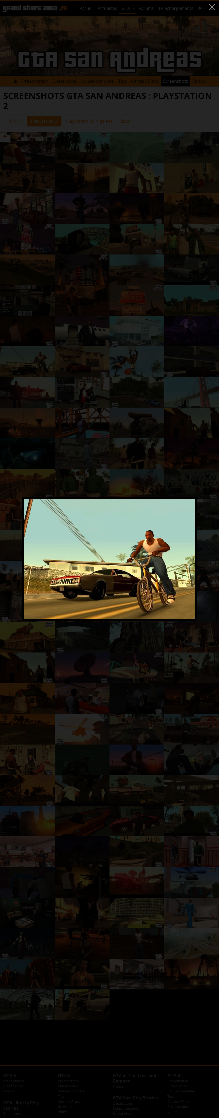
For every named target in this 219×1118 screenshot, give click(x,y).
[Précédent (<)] (35, 559)
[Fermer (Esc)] (212, 7)
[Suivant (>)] (184, 559)
